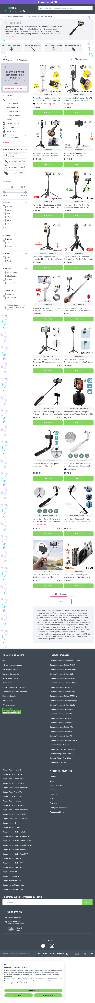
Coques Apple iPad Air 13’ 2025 (14, 814)
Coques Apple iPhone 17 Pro (13, 805)
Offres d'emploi (8, 705)
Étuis (52, 781)
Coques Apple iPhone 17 (11, 796)
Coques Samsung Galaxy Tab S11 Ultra (65, 661)
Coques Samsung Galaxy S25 (61, 687)
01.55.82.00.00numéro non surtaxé (16, 923)
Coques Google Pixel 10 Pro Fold (62, 749)
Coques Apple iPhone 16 (11, 770)
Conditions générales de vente (14, 692)
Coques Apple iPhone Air (12, 801)
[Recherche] (41, 8)
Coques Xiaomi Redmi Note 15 (14, 832)
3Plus (9, 119)
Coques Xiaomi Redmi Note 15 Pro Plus (17, 845)
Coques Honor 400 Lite (11, 881)
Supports (35, 16)
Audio (52, 799)
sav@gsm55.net (14, 917)
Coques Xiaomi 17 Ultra (11, 827)
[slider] (4, 192)
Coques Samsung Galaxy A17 (61, 731)
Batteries (53, 803)
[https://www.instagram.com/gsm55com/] (52, 946)
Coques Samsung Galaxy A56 (61, 709)
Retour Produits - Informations (14, 687)
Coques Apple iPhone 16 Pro (13, 783)
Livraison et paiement (11, 678)
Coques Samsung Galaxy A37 (61, 723)
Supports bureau (13, 115)
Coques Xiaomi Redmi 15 (11, 858)
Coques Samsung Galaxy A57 (61, 714)
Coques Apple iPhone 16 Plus (13, 779)
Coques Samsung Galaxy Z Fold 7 (63, 669)
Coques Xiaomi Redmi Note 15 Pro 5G (16, 836)
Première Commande (10, 674)
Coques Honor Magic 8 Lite (13, 885)
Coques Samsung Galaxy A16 (61, 736)
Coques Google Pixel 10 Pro (60, 758)
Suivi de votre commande (12, 665)
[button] (48, 103)
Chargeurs (54, 790)
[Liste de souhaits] (16, 11)
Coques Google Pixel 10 (59, 762)
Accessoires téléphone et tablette (16, 16)
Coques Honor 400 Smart (12, 876)
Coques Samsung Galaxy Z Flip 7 (62, 665)
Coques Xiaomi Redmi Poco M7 (14, 850)
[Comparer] (54, 67)
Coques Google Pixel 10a (59, 745)
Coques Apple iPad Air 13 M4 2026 (15, 819)
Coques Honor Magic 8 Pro (12, 889)
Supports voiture (14, 111)
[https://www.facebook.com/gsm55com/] (43, 946)
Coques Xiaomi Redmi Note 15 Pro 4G (17, 841)
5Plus (5, 228)
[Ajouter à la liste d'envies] (59, 67)
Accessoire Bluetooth (58, 812)
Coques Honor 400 (9, 872)
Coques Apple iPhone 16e (12, 774)
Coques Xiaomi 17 (9, 823)
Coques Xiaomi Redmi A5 (12, 867)
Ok (87, 902)
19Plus (6, 142)
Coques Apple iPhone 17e (12, 792)
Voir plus (63, 602)
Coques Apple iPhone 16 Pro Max (15, 788)
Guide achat (7, 700)
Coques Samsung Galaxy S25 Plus (63, 692)
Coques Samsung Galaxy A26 (61, 727)
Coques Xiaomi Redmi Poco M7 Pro (16, 854)
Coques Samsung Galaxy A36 (61, 718)
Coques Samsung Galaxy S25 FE (62, 705)
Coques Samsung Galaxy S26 (61, 674)
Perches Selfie (46, 16)
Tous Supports (13, 104)
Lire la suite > (11, 36)
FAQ (4, 661)
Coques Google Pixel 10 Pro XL (61, 754)
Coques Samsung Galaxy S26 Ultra (63, 683)
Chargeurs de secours (58, 808)
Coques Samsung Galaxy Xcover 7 (63, 740)
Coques (53, 777)
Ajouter (48, 113)
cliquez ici (38, 983)
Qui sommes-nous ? (10, 669)
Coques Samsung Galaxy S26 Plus (63, 678)
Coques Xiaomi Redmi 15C (12, 863)
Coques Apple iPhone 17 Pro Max (15, 810)
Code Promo (7, 683)
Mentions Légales (9, 696)
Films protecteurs (57, 785)
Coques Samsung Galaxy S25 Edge (63, 700)
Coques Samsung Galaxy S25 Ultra (63, 696)
